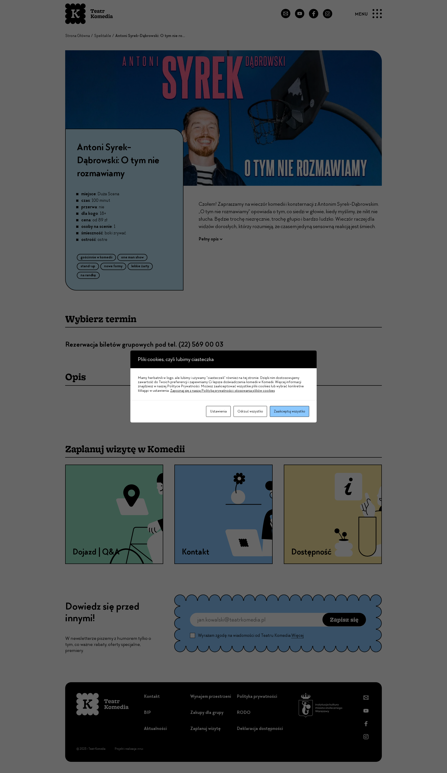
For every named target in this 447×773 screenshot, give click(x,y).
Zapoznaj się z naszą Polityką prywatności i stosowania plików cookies (222, 390)
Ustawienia (218, 411)
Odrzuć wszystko (250, 411)
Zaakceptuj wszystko (289, 411)
